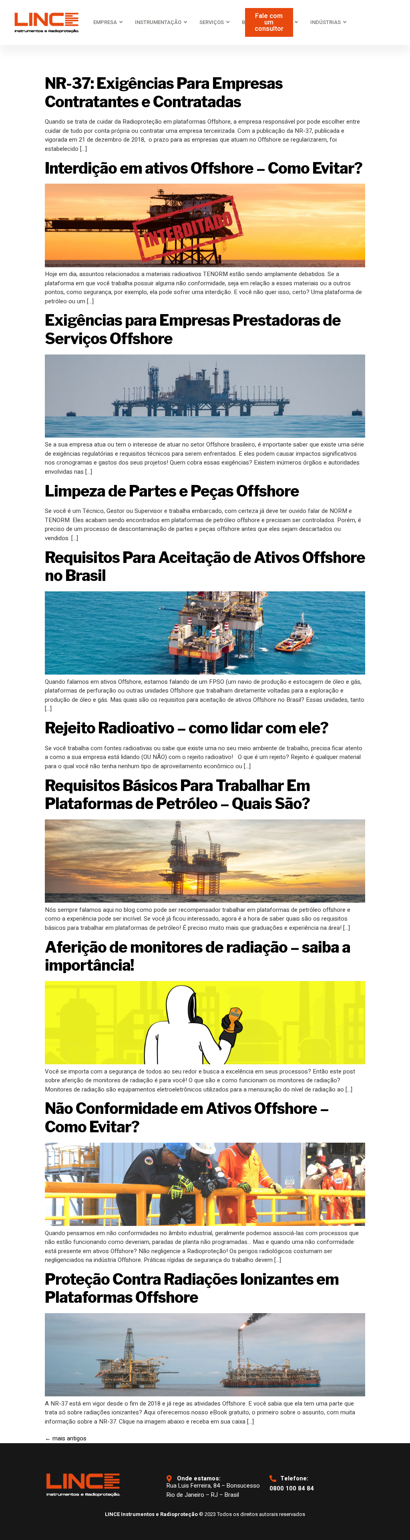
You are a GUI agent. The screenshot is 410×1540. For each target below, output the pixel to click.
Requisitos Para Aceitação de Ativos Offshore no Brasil (205, 566)
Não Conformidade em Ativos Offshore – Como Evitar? (187, 1117)
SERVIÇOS (211, 22)
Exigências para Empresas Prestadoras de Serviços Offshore (193, 329)
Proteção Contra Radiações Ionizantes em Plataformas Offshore (192, 1288)
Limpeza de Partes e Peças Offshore (172, 491)
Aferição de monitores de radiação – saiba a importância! (197, 956)
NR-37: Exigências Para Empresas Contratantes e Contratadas (164, 92)
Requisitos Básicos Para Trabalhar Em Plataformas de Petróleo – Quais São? (177, 794)
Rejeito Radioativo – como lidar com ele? (186, 728)
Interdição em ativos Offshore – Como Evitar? (203, 168)
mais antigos (65, 1438)
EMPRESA (105, 22)
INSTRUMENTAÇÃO (158, 22)
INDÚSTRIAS (325, 22)
